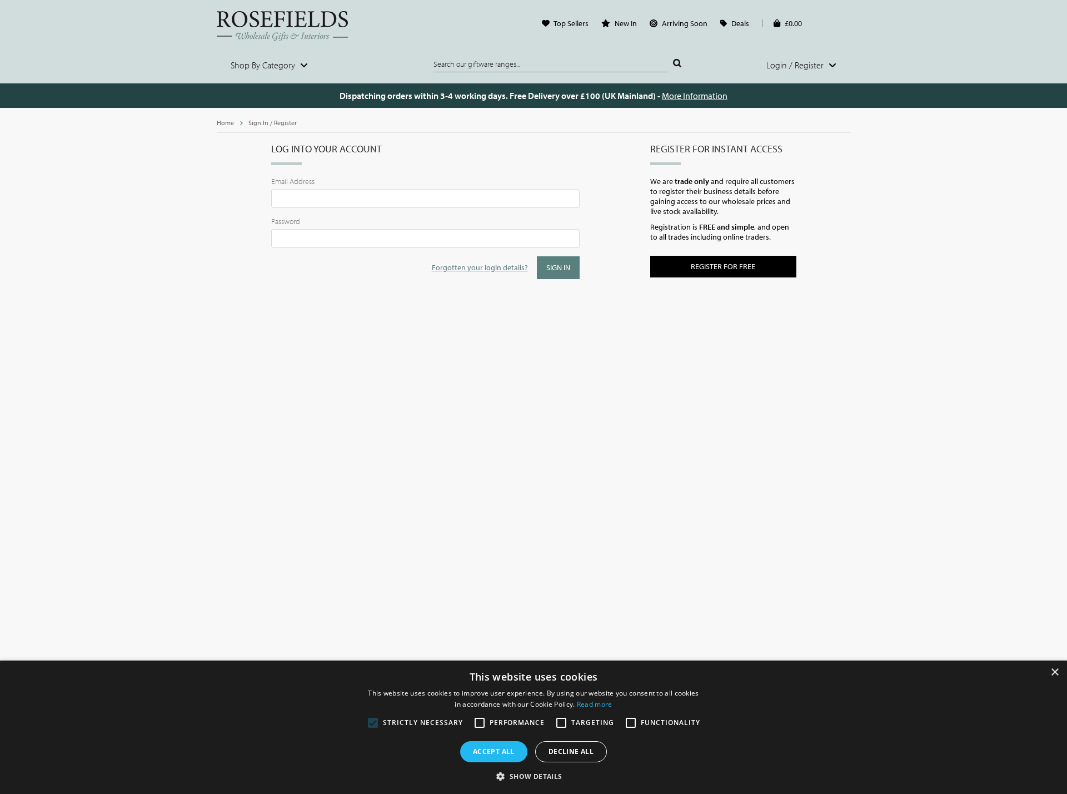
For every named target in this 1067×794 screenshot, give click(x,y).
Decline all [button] (571, 751)
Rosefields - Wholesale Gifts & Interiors (290, 26)
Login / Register (796, 65)
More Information (694, 95)
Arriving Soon (684, 23)
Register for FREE (723, 266)
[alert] (533, 727)
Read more (594, 704)
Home (225, 122)
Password (285, 221)
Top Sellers (571, 23)
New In (626, 23)
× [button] (1054, 672)
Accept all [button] (494, 751)
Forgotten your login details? (480, 267)
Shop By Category (264, 65)
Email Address (293, 181)
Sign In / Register (272, 122)
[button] (533, 776)
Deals (740, 23)
